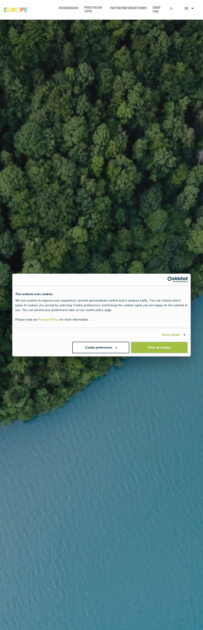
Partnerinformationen (128, 8)
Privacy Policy (48, 319)
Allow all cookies (159, 347)
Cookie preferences (98, 347)
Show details (171, 334)
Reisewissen (68, 8)
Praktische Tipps (93, 9)
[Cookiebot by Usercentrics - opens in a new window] (170, 280)
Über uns (156, 9)
